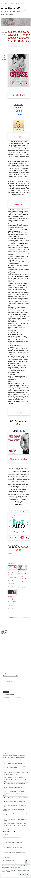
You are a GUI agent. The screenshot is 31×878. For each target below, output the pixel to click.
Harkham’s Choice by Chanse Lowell (14, 847)
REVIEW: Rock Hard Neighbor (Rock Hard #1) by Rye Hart (16, 825)
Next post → (26, 617)
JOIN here (6, 691)
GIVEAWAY (19, 46)
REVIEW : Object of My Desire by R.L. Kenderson (17, 844)
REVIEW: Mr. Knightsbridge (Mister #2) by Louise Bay (14, 816)
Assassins (3, 57)
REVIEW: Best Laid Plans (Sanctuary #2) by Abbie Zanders (16, 769)
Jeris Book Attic (11, 8)
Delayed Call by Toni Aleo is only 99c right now (12, 600)
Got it (15, 877)
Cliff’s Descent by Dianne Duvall (15, 842)
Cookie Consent (6, 871)
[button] (10, 547)
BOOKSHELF (4, 3)
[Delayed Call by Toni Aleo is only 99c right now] (12, 592)
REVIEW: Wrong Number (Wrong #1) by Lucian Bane (14, 777)
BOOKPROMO (19, 45)
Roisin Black (6, 861)
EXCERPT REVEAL (12, 46)
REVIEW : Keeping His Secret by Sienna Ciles (13, 763)
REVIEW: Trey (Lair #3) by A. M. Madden (12, 774)
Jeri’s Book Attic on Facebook (12, 697)
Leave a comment (27, 45)
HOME (22, 3)
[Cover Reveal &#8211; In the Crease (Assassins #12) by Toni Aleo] (12, 567)
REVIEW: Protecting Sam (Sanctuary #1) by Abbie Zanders (16, 772)
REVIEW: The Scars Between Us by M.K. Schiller (14, 791)
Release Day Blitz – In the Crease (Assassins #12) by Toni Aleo (22, 576)
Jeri (14, 45)
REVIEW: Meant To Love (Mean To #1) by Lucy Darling (15, 823)
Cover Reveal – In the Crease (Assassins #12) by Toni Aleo (12, 576)
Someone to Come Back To (8, 860)
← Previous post (12, 617)
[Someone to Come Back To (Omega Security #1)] (26, 864)
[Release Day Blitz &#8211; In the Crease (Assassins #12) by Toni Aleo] (22, 567)
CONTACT (12, 3)
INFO (17, 3)
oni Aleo (4, 61)
